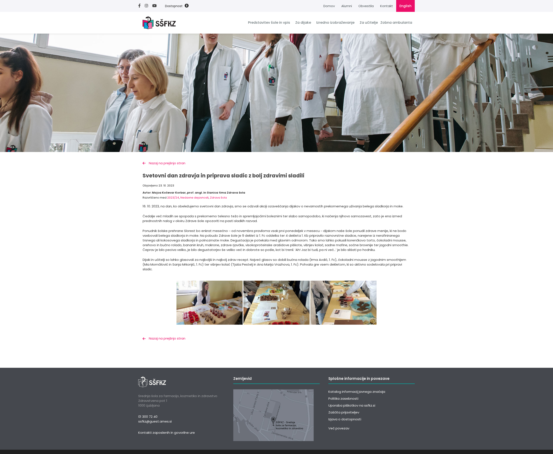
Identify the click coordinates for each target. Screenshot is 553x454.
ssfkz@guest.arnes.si (155, 421)
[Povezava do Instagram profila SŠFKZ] (148, 6)
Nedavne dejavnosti (194, 198)
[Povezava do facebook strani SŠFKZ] (141, 6)
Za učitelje (369, 22)
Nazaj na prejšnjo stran (167, 163)
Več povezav (338, 428)
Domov (329, 6)
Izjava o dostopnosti (344, 419)
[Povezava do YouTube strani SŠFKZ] (156, 6)
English (405, 6)
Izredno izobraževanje (335, 22)
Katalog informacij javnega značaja (356, 391)
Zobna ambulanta (396, 22)
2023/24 (173, 198)
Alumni (346, 6)
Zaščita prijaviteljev (343, 412)
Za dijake (303, 22)
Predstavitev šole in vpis (269, 22)
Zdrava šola (218, 198)
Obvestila (366, 6)
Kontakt (386, 6)
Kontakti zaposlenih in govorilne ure (166, 432)
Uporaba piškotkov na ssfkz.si (351, 405)
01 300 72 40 (147, 416)
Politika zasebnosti (343, 398)
